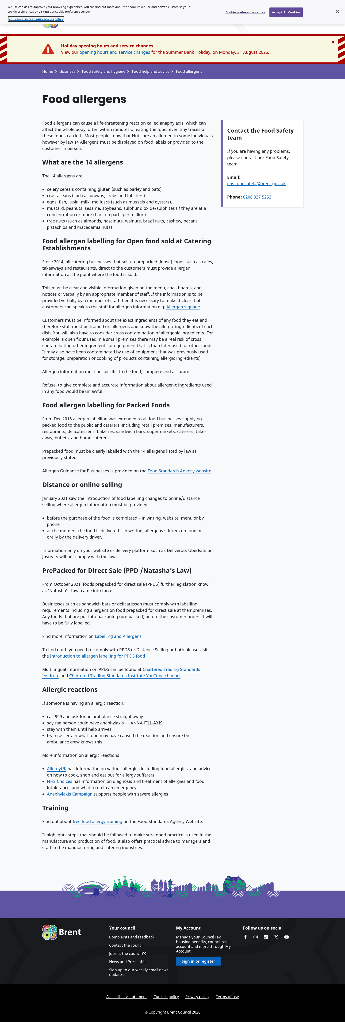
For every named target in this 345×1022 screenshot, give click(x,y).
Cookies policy (166, 996)
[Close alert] (332, 42)
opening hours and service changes (115, 52)
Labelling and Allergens (118, 636)
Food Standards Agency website (179, 471)
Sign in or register (198, 961)
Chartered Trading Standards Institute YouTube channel (124, 675)
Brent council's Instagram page (255, 937)
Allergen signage (183, 307)
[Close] (337, 11)
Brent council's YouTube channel (286, 937)
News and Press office (129, 961)
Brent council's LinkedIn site (266, 937)
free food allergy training (97, 821)
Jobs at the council (125, 953)
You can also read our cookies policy (36, 19)
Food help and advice (150, 71)
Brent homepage (61, 932)
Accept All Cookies (286, 12)
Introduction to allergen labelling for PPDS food (97, 656)
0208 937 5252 (257, 197)
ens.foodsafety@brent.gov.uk (256, 183)
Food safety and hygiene (103, 71)
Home (47, 71)
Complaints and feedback (131, 937)
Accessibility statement (126, 996)
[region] (172, 12)
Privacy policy (197, 996)
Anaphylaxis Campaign (69, 794)
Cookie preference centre (245, 12)
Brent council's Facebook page (245, 937)
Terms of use (227, 996)
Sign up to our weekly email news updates (139, 972)
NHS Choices (59, 781)
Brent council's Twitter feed (276, 937)
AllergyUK (56, 768)
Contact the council (126, 945)
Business (67, 71)
